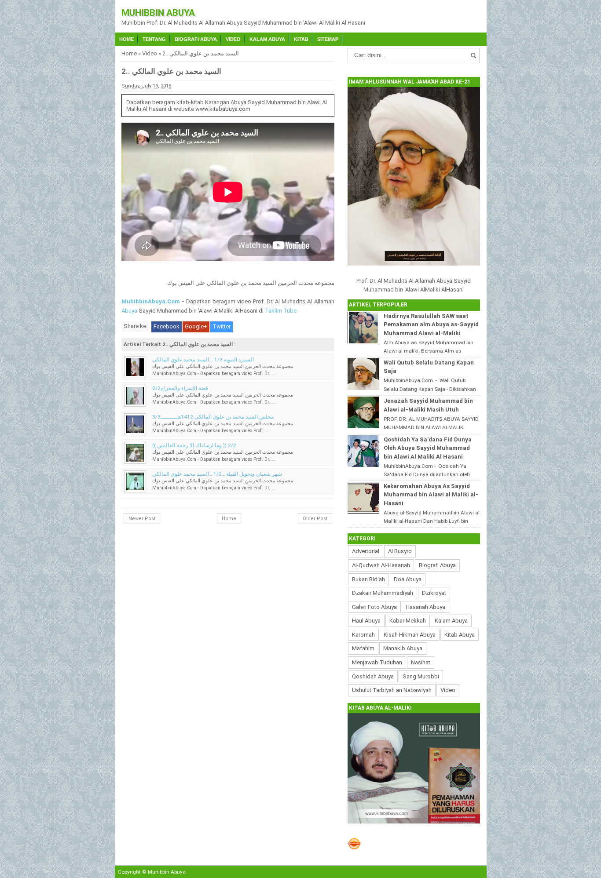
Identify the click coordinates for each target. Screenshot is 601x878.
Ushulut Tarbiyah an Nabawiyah (392, 690)
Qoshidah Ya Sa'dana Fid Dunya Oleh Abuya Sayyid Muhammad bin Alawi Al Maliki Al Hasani (428, 448)
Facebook (167, 326)
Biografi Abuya (196, 39)
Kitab (301, 39)
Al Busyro (400, 551)
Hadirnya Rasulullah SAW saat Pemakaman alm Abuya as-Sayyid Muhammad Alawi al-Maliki (431, 324)
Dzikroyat (434, 593)
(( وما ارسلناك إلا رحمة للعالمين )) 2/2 (194, 445)
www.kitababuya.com (222, 109)
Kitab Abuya (459, 634)
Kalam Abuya (267, 39)
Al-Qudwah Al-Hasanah (381, 565)
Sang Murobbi (421, 676)
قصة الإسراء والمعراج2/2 (180, 388)
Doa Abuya (407, 579)
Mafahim (363, 648)
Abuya (129, 310)
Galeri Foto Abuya (374, 607)
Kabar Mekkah (407, 620)
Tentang (154, 39)
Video (233, 39)
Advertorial (365, 551)
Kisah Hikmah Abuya (410, 634)
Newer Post (141, 518)
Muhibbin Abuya (158, 12)
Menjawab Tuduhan (377, 662)
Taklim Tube (281, 310)
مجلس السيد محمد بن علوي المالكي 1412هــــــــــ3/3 (213, 417)
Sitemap (327, 39)
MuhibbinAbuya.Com (150, 301)
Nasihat (420, 662)
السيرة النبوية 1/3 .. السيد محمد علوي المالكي (203, 360)
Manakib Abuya (402, 648)
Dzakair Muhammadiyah (382, 593)
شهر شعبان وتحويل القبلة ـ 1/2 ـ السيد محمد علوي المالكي (217, 474)
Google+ (196, 326)
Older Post (315, 518)
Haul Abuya (366, 620)
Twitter (222, 326)
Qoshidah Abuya (373, 676)
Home (126, 39)
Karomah (363, 634)
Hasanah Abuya (425, 607)
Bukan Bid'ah (368, 579)
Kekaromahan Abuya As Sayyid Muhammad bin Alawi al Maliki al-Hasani (431, 494)
